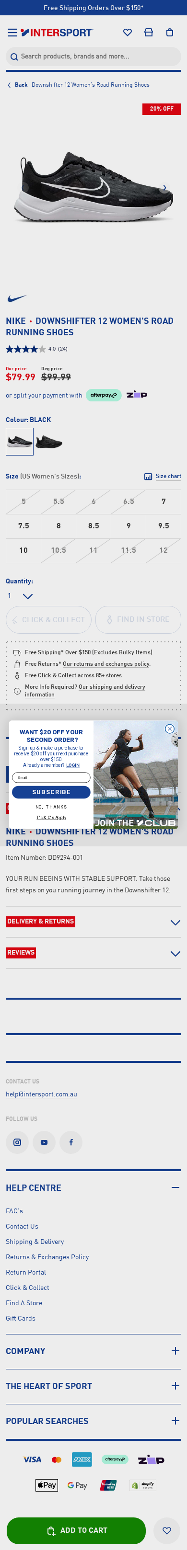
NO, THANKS (51, 807)
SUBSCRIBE (51, 792)
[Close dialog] (170, 729)
